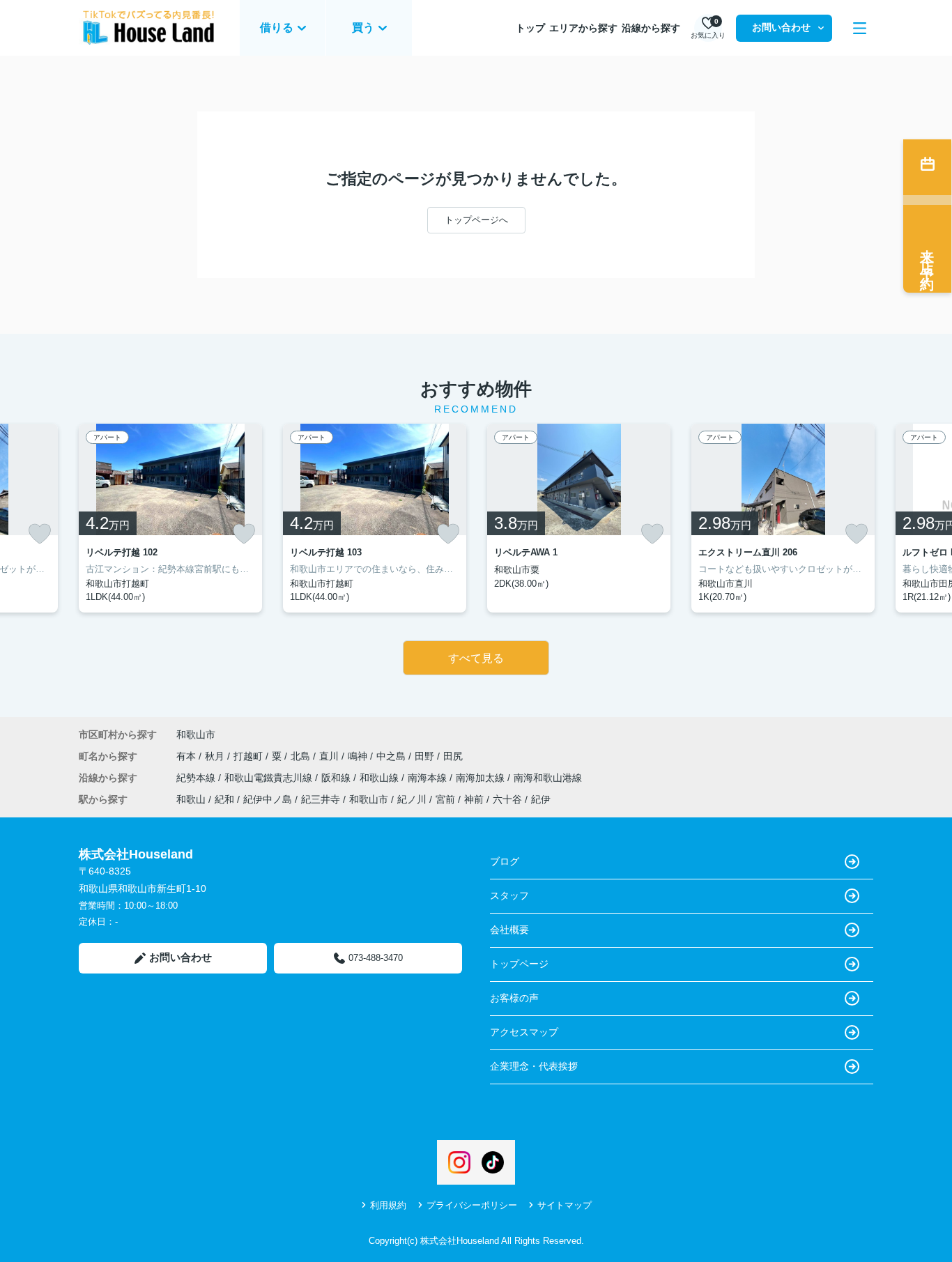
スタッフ (509, 895)
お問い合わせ (781, 27)
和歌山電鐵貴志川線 (269, 777)
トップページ (519, 963)
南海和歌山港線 (548, 777)
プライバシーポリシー (472, 1205)
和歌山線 (380, 777)
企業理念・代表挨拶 (534, 1066)
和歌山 (191, 799)
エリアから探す (583, 27)
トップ (530, 27)
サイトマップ (564, 1205)
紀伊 (541, 799)
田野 (426, 756)
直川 (330, 756)
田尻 (453, 756)
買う (363, 27)
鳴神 (359, 756)
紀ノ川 (412, 799)
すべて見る (476, 658)
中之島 (392, 756)
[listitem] (170, 518)
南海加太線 (481, 777)
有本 (187, 756)
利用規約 (388, 1205)
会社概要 (509, 929)
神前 (474, 799)
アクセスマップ (524, 1032)
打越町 (249, 756)
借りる (276, 27)
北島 (302, 756)
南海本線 (429, 777)
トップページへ (476, 220)
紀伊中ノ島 (267, 799)
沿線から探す (651, 27)
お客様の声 (514, 997)
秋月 (216, 756)
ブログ (504, 861)
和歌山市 (195, 734)
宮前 (445, 799)
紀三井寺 (320, 799)
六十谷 (507, 799)
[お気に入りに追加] (40, 533)
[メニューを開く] (859, 28)
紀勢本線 (197, 777)
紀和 (224, 799)
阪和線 (337, 777)
